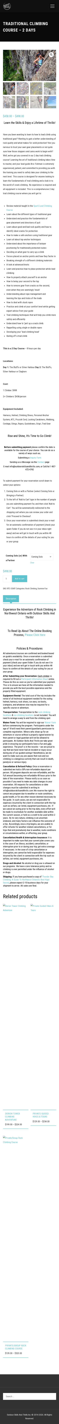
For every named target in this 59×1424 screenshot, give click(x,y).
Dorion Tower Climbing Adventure (12, 1116)
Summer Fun (42, 588)
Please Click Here (35, 635)
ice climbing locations (24, 715)
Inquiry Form (35, 457)
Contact (40, 462)
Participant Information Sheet (34, 679)
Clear (32, 563)
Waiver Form (50, 722)
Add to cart (19, 578)
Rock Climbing (31, 588)
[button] (51, 54)
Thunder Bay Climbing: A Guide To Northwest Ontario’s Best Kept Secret (28, 879)
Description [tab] (11, 598)
